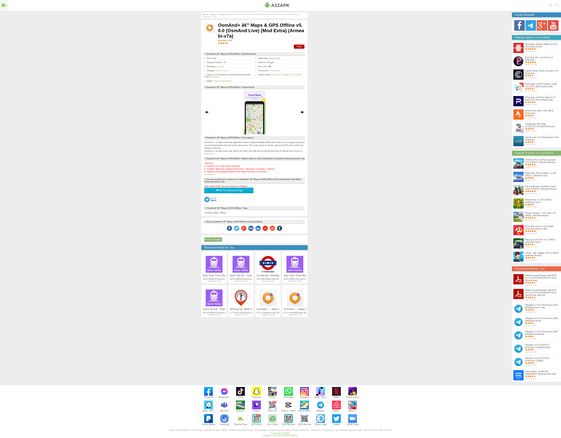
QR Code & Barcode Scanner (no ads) (256, 428)
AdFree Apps (197, 430)
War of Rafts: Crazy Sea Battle (304, 413)
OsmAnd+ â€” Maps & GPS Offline (287, 75)
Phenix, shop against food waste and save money (321, 428)
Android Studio (355, 430)
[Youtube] (553, 25)
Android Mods (182, 430)
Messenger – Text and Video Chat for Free (224, 399)
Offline (223, 213)
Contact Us (316, 430)
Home (172, 430)
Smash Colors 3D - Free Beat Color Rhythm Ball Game (352, 401)
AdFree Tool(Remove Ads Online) (237, 430)
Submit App (328, 430)
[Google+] (542, 25)
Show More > (209, 154)
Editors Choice (292, 430)
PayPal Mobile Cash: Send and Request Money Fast (208, 428)
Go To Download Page (231, 190)
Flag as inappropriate (222, 81)
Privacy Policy (370, 430)
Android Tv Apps (212, 430)
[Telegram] (530, 25)
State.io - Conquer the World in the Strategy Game (353, 414)
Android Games (276, 430)
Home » (206, 14)
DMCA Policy (385, 430)
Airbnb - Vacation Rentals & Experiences (336, 414)
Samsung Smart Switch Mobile (224, 427)
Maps (216, 213)
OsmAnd (220, 66)
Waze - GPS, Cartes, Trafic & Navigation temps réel (208, 414)
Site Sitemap (341, 430)
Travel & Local (222, 70)
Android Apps (261, 430)
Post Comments (213, 239)
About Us (304, 430)
